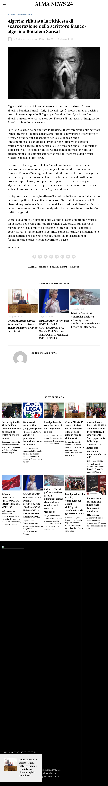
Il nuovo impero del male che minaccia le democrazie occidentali (95, 505)
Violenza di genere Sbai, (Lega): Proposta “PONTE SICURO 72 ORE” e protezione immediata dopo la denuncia (32, 433)
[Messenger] (40, 257)
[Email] (74, 257)
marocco (75, 267)
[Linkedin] (57, 257)
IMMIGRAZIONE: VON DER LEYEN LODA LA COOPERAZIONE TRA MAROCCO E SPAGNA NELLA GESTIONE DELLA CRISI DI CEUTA (54, 329)
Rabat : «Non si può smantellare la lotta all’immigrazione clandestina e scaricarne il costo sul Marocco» (85, 320)
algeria (32, 267)
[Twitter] (46, 257)
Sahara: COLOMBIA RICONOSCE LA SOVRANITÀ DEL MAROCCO (11, 501)
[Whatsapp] (62, 257)
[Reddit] (68, 257)
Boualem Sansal (58, 267)
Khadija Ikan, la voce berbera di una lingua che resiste (53, 426)
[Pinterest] (51, 257)
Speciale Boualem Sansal (21, 14)
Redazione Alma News (44, 352)
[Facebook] (34, 257)
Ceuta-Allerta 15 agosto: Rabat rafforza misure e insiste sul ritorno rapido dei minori (23, 326)
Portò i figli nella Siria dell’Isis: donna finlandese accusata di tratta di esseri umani (11, 430)
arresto (43, 267)
